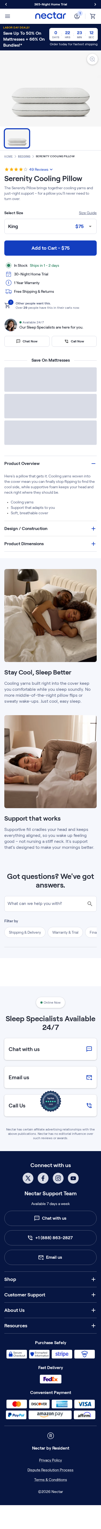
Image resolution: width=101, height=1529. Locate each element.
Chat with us (54, 1270)
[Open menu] (7, 16)
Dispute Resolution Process (50, 1522)
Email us (54, 1309)
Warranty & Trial (65, 984)
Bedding (24, 156)
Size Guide (88, 213)
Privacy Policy (50, 1512)
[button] (50, 515)
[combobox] (50, 227)
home (8, 156)
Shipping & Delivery (25, 984)
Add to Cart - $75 (51, 248)
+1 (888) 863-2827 (54, 1289)
